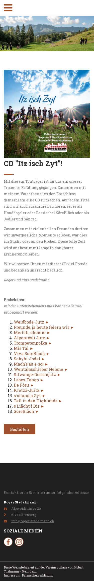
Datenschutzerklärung (37, 575)
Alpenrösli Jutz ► (32, 337)
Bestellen (19, 429)
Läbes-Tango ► (29, 379)
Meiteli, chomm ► (32, 332)
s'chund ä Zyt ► (30, 395)
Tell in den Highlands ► (38, 400)
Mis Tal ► (24, 348)
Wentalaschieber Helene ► (41, 369)
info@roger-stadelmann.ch (32, 521)
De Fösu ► (24, 385)
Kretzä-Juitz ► (29, 390)
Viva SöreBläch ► (32, 353)
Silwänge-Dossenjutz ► (37, 374)
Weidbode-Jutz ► (31, 322)
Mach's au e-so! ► (31, 364)
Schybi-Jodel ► (29, 358)
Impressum (12, 575)
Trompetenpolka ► (33, 343)
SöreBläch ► (26, 411)
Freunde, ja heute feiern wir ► (44, 327)
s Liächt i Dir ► (29, 406)
